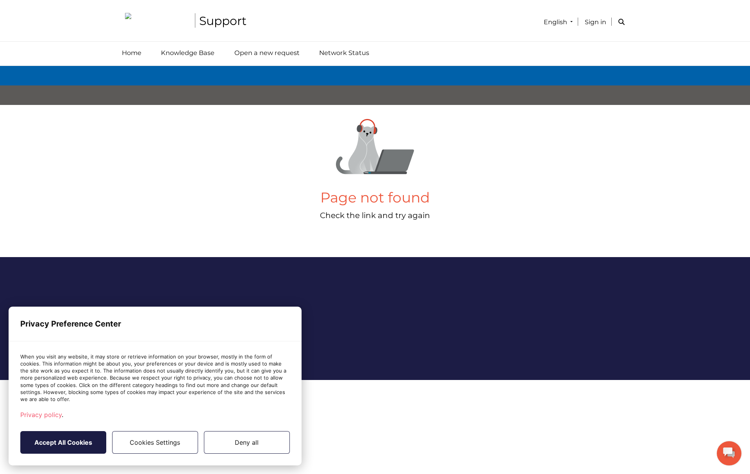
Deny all (247, 442)
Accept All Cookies (63, 442)
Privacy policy (41, 415)
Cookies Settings (155, 442)
